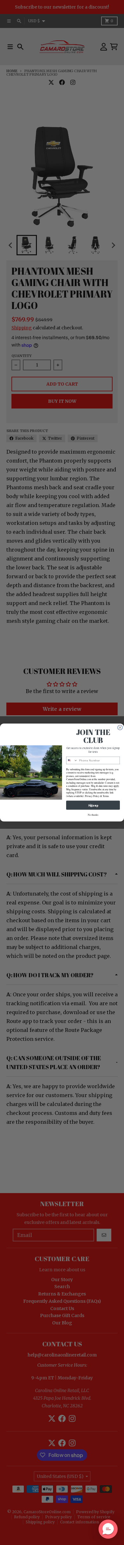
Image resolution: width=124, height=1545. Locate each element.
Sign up (93, 805)
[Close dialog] (120, 727)
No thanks (93, 815)
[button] (108, 1529)
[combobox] (72, 760)
